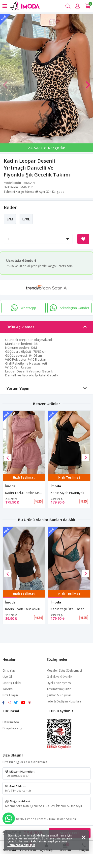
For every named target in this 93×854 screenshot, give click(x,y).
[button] (88, 82)
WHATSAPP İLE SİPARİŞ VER (8, 818)
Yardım (7, 689)
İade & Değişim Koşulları (64, 701)
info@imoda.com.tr (18, 790)
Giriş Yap (8, 670)
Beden (11, 207)
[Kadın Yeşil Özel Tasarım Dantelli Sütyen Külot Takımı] (24, 558)
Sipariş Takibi (11, 683)
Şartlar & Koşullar (59, 695)
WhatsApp (28, 308)
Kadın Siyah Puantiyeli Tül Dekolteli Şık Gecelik (40, 492)
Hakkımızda (10, 722)
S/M (9, 218)
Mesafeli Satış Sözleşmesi (64, 670)
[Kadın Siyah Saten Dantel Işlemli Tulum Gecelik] (69, 442)
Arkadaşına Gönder (74, 308)
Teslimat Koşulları (59, 689)
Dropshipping (12, 728)
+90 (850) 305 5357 (17, 775)
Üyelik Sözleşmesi (59, 683)
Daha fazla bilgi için (21, 845)
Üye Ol (7, 677)
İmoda (10, 486)
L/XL (26, 218)
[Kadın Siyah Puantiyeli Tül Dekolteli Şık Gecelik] (24, 442)
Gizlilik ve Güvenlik (59, 677)
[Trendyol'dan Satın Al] (46, 287)
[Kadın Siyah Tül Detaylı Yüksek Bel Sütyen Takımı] (69, 558)
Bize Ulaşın (10, 695)
